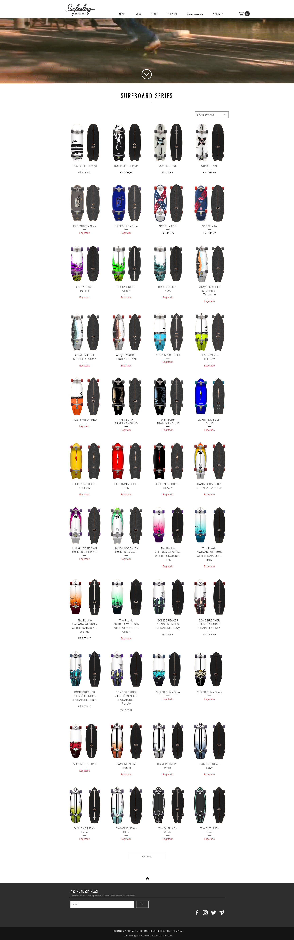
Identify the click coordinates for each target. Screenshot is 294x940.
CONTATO (131, 931)
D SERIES (161, 96)
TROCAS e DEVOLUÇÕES (151, 931)
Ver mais (147, 856)
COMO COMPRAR (174, 931)
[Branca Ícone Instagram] (205, 912)
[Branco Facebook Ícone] (197, 912)
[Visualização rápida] (85, 142)
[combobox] (212, 114)
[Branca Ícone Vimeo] (222, 912)
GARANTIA (118, 931)
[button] (154, 14)
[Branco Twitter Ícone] (213, 912)
